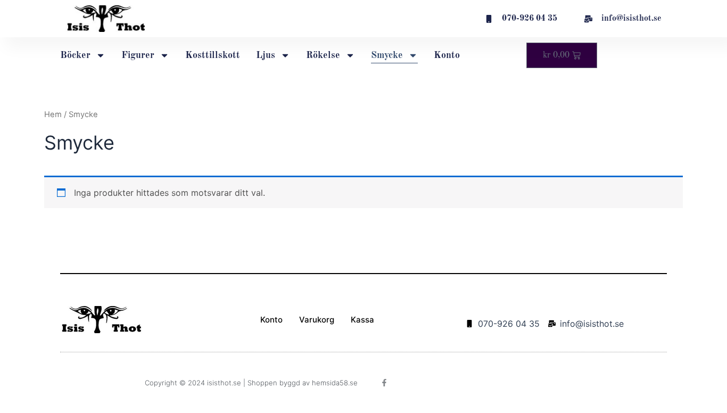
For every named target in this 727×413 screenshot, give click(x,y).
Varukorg (316, 320)
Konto (447, 55)
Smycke (387, 55)
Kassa (362, 320)
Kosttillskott (212, 55)
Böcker (75, 55)
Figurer (137, 55)
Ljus (265, 55)
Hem (53, 114)
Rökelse (323, 55)
